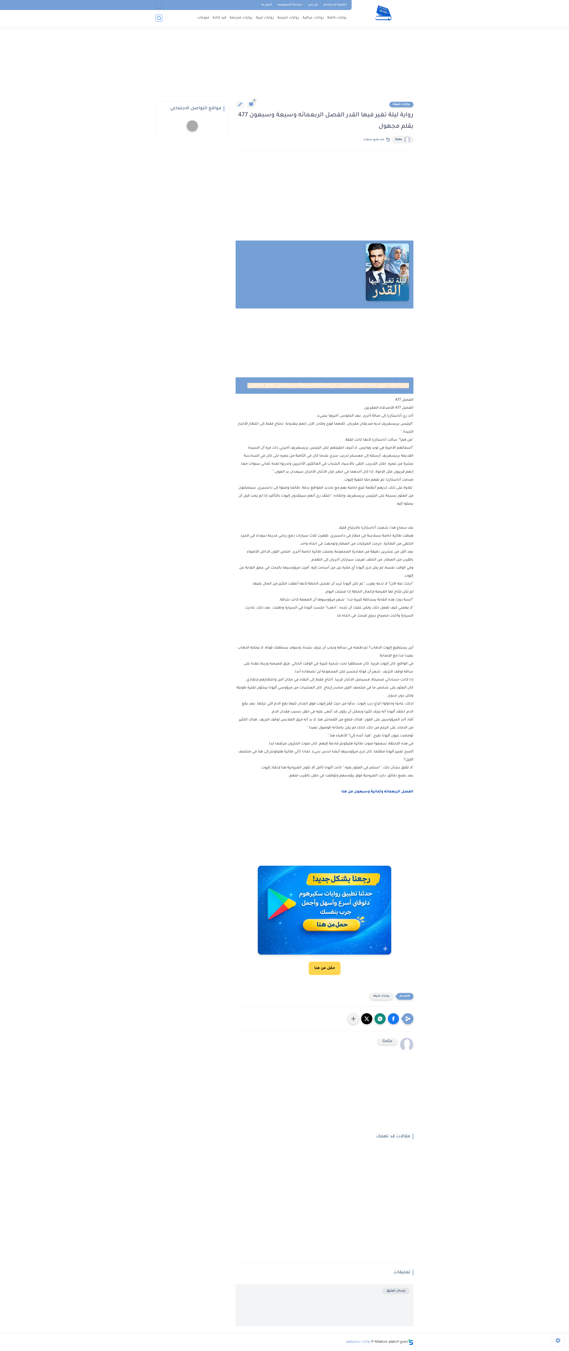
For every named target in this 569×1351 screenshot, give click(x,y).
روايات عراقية (313, 18)
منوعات (203, 18)
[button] (393, 1018)
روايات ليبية (265, 18)
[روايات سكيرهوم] (383, 13)
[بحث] (159, 18)
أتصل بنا (266, 4)
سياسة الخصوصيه (290, 4)
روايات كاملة (337, 18)
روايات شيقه (401, 104)
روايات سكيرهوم (358, 1342)
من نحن (313, 4)
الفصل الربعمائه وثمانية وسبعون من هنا (377, 792)
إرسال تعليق (396, 1291)
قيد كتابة (219, 18)
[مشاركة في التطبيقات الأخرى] (353, 1018)
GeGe (398, 139)
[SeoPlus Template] (410, 1342)
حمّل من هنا (324, 968)
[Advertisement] (284, 67)
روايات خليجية (288, 18)
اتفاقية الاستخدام (335, 4)
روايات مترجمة (241, 18)
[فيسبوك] (159, 5)
